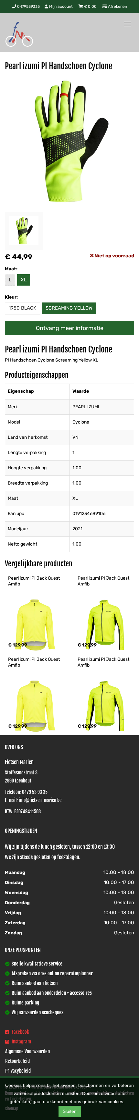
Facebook (20, 1032)
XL (24, 280)
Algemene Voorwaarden (27, 1051)
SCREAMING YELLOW (69, 308)
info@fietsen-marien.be (40, 800)
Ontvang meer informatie (69, 328)
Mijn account (61, 6)
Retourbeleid (17, 1061)
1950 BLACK (22, 308)
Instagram (21, 1042)
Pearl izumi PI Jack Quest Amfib (34, 581)
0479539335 (28, 6)
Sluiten (70, 1111)
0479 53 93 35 (35, 792)
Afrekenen (117, 6)
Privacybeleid (18, 1071)
